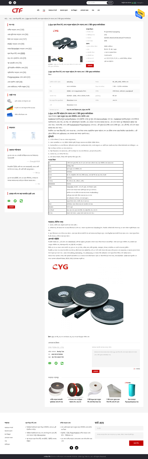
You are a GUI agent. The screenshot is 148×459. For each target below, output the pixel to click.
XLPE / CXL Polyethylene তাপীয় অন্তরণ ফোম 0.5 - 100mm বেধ (75, 434)
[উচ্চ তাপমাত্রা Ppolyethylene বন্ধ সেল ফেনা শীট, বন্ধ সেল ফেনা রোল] (132, 389)
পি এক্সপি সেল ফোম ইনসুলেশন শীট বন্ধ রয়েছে (25, 108)
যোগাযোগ (90, 65)
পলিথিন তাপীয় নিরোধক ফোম (21, 114)
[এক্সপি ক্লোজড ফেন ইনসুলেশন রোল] (10, 101)
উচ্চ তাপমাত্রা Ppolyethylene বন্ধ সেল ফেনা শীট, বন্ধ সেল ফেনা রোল (131, 400)
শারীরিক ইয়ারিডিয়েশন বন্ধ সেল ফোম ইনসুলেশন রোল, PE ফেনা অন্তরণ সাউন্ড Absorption (42, 434)
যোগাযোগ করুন (84, 10)
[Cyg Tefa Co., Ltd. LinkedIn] (15, 2)
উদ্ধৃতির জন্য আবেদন (126, 2)
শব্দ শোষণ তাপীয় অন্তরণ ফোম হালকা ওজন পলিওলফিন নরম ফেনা (76, 440)
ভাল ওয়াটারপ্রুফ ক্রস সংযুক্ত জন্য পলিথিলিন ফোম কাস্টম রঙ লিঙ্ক (76, 428)
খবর (93, 10)
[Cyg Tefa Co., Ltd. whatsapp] (16, 201)
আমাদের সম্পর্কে (52, 10)
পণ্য (44, 10)
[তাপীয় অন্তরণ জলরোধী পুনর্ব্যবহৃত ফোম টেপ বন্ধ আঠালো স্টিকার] (56, 389)
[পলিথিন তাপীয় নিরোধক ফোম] (10, 114)
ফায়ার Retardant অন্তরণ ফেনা (18, 49)
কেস (98, 10)
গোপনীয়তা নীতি (47, 456)
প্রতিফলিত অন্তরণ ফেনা (15, 72)
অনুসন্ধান (110, 3)
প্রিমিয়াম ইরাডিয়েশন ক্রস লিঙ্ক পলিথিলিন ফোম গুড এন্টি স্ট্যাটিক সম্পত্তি (41, 428)
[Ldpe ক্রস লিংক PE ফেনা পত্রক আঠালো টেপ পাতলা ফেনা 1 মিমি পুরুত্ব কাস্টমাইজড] (64, 41)
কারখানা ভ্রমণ (64, 10)
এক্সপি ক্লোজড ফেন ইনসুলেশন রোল (23, 101)
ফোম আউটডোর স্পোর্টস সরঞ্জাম (17, 87)
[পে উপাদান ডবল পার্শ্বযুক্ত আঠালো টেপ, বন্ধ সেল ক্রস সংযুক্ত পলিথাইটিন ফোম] (75, 389)
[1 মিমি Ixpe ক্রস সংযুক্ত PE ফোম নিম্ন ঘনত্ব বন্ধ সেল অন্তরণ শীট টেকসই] (94, 389)
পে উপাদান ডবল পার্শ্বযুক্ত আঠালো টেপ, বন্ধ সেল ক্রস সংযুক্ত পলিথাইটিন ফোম (75, 400)
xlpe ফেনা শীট (54, 337)
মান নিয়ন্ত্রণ (74, 10)
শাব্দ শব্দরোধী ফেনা (13, 63)
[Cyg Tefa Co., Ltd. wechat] (23, 201)
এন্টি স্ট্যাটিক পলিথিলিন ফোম (16, 68)
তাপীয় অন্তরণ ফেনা (13, 30)
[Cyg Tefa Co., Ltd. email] (10, 201)
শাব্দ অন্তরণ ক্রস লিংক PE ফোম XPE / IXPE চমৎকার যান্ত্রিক (41, 440)
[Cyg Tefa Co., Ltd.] (17, 10)
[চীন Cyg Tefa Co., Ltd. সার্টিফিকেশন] (14, 136)
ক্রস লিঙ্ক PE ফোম (18, 19)
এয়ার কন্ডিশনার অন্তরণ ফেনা (16, 34)
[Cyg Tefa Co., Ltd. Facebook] (10, 2)
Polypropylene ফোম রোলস (17, 77)
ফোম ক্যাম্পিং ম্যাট (13, 82)
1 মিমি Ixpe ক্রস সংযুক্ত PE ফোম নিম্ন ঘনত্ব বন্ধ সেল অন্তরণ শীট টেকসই (94, 400)
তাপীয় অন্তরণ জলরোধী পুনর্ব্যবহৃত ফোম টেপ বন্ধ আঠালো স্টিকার (56, 400)
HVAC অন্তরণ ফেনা (14, 44)
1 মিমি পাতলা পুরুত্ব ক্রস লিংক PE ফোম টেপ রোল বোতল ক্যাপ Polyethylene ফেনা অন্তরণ (113, 400)
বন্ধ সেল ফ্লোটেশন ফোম (15, 58)
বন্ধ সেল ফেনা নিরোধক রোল (65, 337)
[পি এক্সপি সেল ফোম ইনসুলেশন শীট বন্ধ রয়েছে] (10, 107)
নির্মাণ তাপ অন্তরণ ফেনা (15, 39)
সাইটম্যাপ (7, 444)
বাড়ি (38, 10)
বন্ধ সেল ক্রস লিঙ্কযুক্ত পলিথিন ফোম (80, 337)
